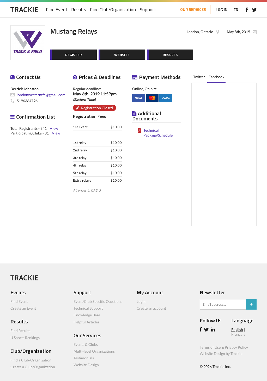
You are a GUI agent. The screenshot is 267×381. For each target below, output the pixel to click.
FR (236, 10)
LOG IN (221, 10)
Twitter (199, 77)
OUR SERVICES (193, 10)
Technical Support (88, 308)
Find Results (20, 330)
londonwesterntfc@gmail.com (41, 95)
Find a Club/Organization (30, 360)
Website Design (86, 364)
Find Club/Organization (113, 10)
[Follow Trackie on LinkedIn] (214, 330)
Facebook (216, 77)
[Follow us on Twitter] (254, 10)
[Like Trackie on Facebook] (201, 330)
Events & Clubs (86, 344)
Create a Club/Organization (32, 367)
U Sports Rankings (25, 337)
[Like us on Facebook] (246, 10)
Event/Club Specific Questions (98, 301)
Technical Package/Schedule (158, 132)
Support (148, 10)
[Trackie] (24, 279)
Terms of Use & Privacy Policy (224, 347)
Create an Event (23, 308)
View (54, 128)
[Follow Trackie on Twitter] (207, 330)
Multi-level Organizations (94, 351)
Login (141, 301)
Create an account (151, 308)
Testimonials (84, 358)
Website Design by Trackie (221, 353)
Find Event (56, 10)
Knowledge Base (87, 315)
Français (238, 334)
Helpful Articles (86, 322)
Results (78, 10)
